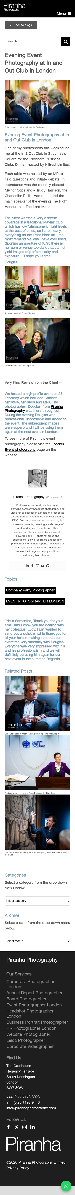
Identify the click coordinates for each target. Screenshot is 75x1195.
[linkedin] (32, 1127)
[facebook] (8, 1127)
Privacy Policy (17, 1168)
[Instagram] (37, 566)
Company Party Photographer (30, 590)
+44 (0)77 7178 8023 (23, 1097)
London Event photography (34, 447)
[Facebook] (32, 566)
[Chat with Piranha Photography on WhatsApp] (66, 1186)
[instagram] (24, 1127)
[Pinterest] (47, 566)
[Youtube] (42, 566)
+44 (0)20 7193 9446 (23, 1103)
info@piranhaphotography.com (31, 1108)
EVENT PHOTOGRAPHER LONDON (35, 601)
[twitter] (16, 1127)
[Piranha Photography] (14, 4)
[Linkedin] (27, 566)
